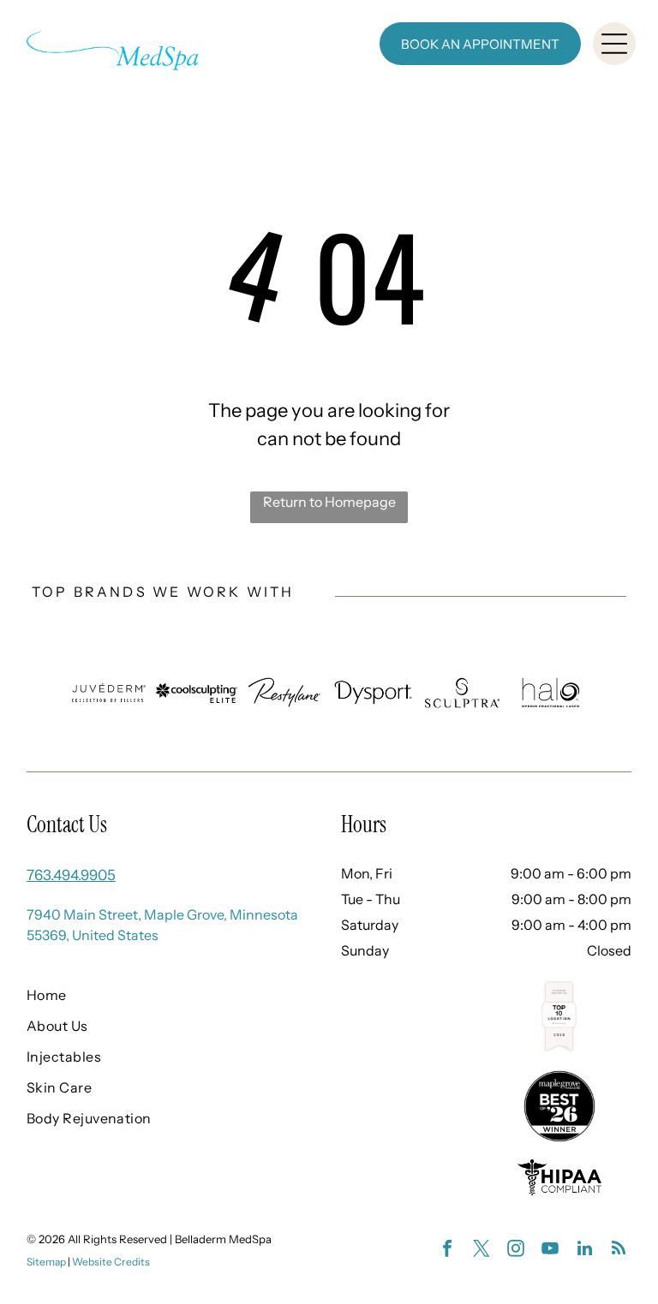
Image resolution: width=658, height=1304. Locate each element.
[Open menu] (614, 43)
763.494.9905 (71, 875)
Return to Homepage (329, 501)
